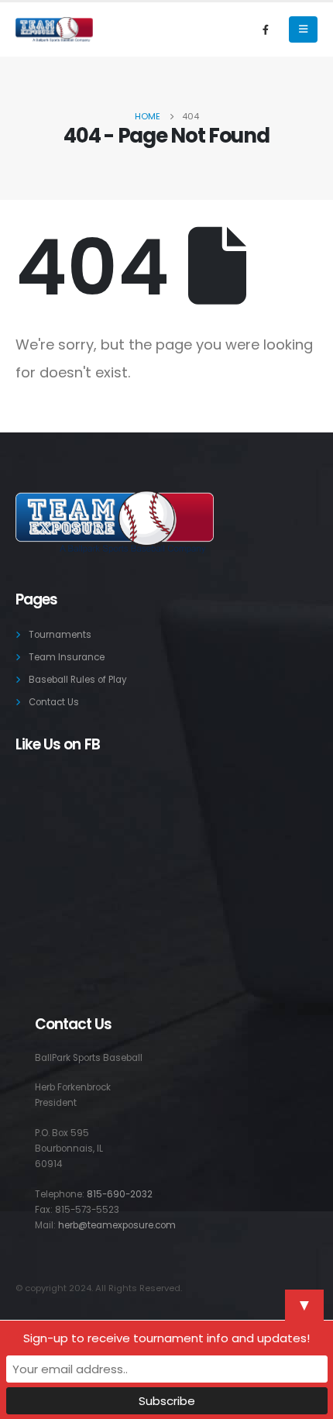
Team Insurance (67, 657)
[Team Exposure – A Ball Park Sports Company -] (54, 29)
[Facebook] (265, 29)
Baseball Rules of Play (78, 679)
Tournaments (60, 635)
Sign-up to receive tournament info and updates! (166, 1338)
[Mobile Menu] (303, 29)
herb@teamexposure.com (117, 1225)
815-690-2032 (120, 1194)
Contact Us (54, 702)
